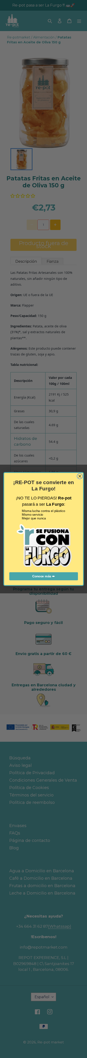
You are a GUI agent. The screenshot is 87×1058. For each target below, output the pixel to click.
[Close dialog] (79, 476)
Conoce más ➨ (43, 576)
